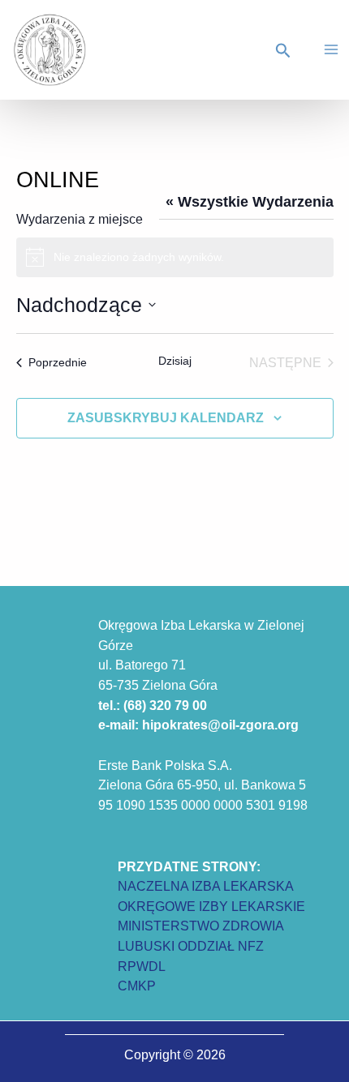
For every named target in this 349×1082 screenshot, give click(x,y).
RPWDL (142, 966)
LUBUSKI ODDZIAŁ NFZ (191, 946)
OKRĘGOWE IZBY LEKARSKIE (211, 906)
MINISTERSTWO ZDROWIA (201, 925)
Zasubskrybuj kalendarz (165, 418)
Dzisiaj (175, 360)
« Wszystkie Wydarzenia (250, 202)
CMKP (137, 985)
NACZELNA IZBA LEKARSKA (206, 886)
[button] (285, 51)
